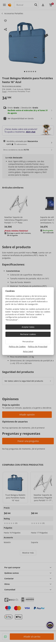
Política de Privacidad (37, 346)
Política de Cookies (17, 346)
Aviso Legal (28, 351)
